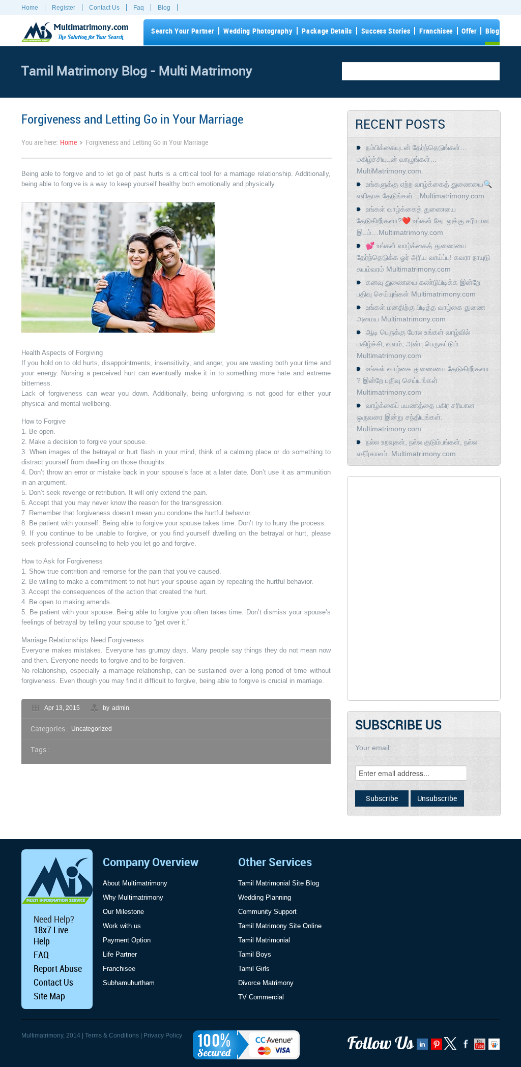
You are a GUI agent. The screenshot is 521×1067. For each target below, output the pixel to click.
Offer (469, 31)
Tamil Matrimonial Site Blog (278, 883)
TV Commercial (261, 997)
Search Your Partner (182, 31)
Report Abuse (58, 968)
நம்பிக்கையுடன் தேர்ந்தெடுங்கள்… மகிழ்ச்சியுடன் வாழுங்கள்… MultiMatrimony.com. (412, 159)
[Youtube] (479, 1047)
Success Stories (386, 31)
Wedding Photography (257, 31)
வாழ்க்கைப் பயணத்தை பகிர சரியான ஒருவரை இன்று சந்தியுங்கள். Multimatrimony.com (416, 417)
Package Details (327, 31)
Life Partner (120, 954)
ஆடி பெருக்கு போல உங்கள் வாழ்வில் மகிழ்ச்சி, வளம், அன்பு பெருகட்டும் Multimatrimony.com (413, 344)
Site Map (49, 995)
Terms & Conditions (112, 1035)
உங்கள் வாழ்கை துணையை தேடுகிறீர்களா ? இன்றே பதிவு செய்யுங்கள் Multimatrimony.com (423, 380)
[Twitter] (451, 1048)
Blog (164, 7)
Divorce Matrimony (266, 983)
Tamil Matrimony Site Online (280, 926)
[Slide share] (493, 1047)
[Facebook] (464, 1047)
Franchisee (436, 31)
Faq (138, 7)
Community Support (267, 911)
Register (63, 7)
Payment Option (127, 940)
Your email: (373, 748)
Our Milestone (123, 911)
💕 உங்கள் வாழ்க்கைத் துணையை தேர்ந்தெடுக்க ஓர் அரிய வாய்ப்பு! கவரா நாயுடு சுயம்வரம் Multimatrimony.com (423, 257)
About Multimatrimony (135, 883)
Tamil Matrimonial (264, 940)
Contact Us (104, 7)
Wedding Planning (264, 897)
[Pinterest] (435, 1047)
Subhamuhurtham (129, 983)
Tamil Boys (254, 954)
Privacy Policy (162, 1035)
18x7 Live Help (51, 935)
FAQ (41, 954)
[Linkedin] (421, 1047)
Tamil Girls (254, 968)
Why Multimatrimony (133, 897)
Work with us (122, 926)
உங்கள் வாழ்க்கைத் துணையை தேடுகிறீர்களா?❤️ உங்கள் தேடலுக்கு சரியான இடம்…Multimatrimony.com (423, 220)
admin (120, 708)
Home (29, 7)
